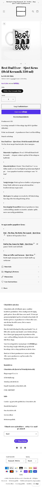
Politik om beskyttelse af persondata (30, 480)
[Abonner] (36, 434)
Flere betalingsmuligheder (21, 116)
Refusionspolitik (9, 419)
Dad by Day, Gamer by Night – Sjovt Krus (18, 244)
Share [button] (5, 288)
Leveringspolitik (20, 483)
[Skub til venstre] (17, 63)
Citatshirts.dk (13, 478)
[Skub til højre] (25, 63)
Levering (13, 78)
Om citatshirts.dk (10, 410)
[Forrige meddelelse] (3, 2)
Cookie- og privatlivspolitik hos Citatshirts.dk (20, 402)
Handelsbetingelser (10, 406)
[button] (4, 11)
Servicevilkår (8, 415)
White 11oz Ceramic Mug (12, 91)
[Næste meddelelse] (38, 2)
